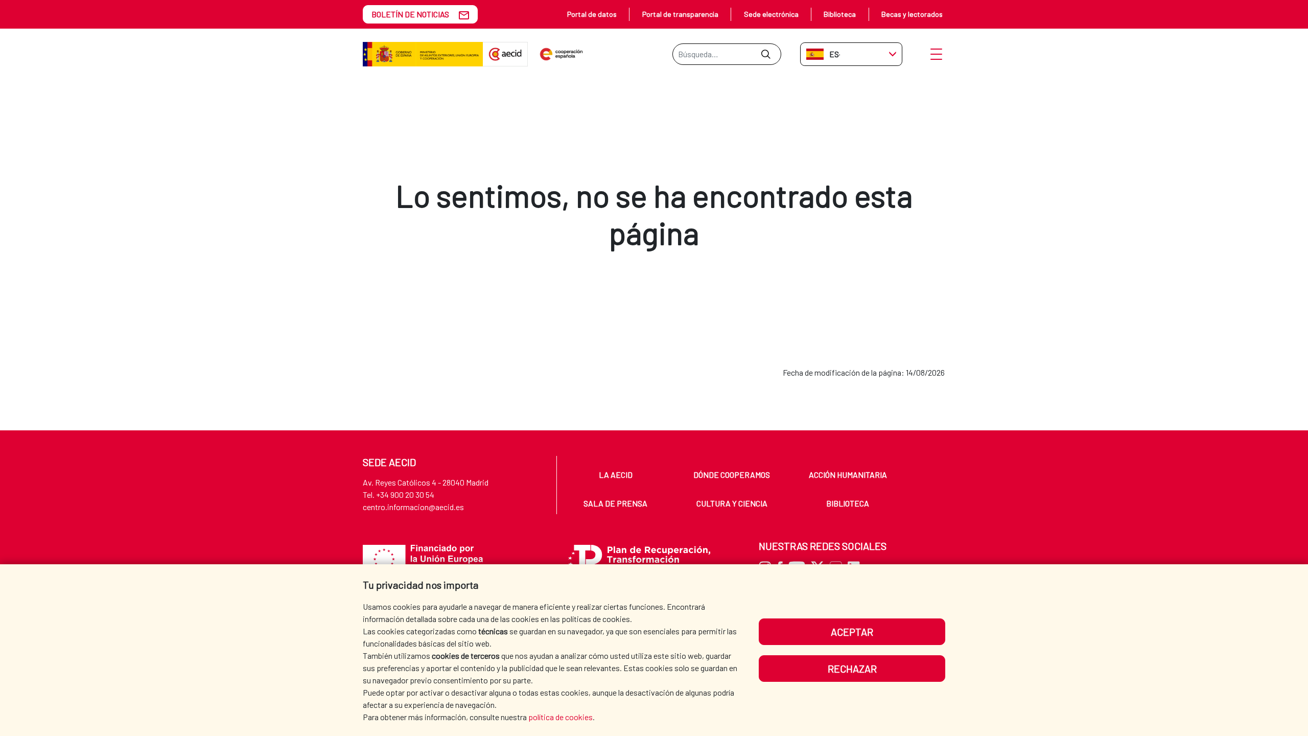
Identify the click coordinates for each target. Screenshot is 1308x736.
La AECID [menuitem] (616, 474)
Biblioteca (840, 14)
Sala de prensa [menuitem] (615, 503)
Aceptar (852, 632)
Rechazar (852, 668)
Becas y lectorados (912, 14)
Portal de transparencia (680, 14)
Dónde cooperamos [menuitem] (731, 474)
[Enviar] (765, 54)
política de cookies (560, 717)
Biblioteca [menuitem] (847, 503)
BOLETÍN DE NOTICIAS (410, 14)
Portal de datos (592, 14)
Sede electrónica (771, 14)
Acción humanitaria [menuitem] (848, 474)
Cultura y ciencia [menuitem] (731, 503)
